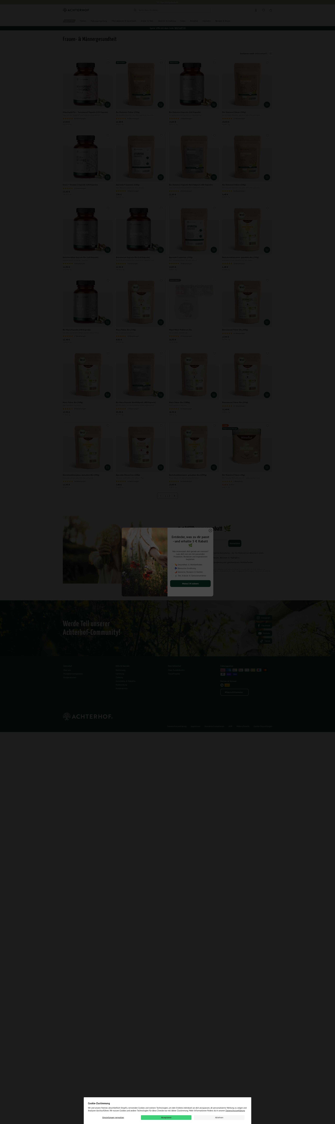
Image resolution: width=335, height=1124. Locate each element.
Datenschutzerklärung (235, 1110)
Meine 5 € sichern (190, 583)
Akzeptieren (166, 1117)
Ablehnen (219, 1117)
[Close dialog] (210, 530)
